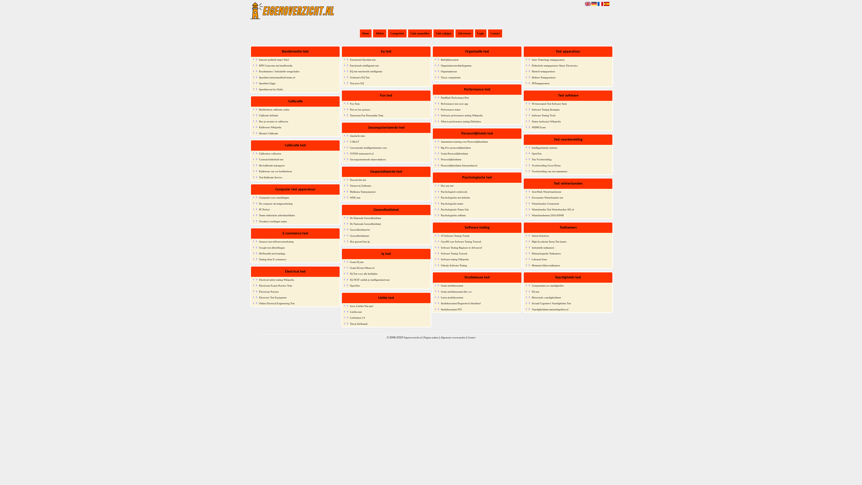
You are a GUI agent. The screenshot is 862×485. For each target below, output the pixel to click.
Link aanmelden (420, 33)
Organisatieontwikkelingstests (456, 65)
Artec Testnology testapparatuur (548, 59)
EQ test (535, 291)
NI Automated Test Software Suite (549, 103)
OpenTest (355, 285)
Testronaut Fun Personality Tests (366, 115)
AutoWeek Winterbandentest (546, 191)
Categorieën (397, 33)
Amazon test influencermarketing (276, 241)
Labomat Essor (539, 259)
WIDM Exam (539, 127)
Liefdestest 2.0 (357, 317)
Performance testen (451, 109)
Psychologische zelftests (453, 215)
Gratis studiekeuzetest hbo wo (456, 291)
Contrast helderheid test (271, 159)
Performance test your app (454, 103)
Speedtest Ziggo (267, 83)
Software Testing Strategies (546, 109)
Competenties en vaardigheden (548, 285)
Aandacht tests (357, 135)
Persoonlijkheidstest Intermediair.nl (459, 165)
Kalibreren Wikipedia (270, 127)
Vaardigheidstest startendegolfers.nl (550, 309)
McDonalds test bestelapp (272, 253)
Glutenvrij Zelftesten (360, 185)
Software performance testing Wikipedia (462, 115)
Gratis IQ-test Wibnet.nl (362, 268)
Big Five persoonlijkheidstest (456, 147)
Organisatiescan (449, 71)
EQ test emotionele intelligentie (366, 71)
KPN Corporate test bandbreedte (275, 65)
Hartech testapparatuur (543, 71)
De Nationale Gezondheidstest (365, 218)
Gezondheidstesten (359, 235)
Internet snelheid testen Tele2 (274, 59)
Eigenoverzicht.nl (413, 337)
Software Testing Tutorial (454, 253)
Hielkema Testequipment (363, 191)
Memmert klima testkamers (546, 265)
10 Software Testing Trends (455, 235)
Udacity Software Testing (454, 265)
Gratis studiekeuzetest (452, 285)
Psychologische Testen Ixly (455, 209)
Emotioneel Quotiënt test (363, 59)
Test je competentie (451, 77)
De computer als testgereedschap (276, 203)
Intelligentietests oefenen (544, 147)
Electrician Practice (269, 291)
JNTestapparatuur (541, 83)
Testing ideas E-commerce (272, 259)
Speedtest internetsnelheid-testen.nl (277, 77)
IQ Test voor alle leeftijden (364, 273)
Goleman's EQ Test (359, 77)
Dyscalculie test (358, 180)
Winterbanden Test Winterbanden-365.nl (553, 209)
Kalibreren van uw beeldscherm (275, 171)
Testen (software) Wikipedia (546, 121)
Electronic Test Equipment (272, 297)
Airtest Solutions (540, 235)
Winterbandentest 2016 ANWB (548, 215)
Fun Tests (355, 103)
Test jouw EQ (357, 83)
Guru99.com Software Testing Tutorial (461, 241)
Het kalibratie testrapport (272, 165)
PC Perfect (264, 209)
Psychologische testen (452, 203)
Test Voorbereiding (542, 159)
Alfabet (380, 33)
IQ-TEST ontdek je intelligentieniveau (370, 279)
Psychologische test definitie (455, 197)
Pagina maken (431, 337)
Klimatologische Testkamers (546, 253)
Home (365, 33)
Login (480, 33)
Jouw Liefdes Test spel (361, 306)
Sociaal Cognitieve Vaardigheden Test (551, 303)
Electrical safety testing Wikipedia (276, 279)
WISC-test (355, 197)
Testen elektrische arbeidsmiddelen (277, 215)
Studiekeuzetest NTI (451, 309)
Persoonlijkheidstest (451, 159)
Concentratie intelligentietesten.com (368, 147)
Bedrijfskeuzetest (449, 59)
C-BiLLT (354, 141)
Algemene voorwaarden (453, 337)
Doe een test (447, 185)
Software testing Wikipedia (455, 259)
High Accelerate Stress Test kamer (549, 241)
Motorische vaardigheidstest (546, 297)
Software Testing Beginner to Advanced (461, 247)
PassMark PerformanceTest (455, 97)
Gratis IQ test (356, 262)
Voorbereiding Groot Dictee (546, 165)
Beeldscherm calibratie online (274, 109)
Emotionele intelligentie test (364, 65)
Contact (495, 33)
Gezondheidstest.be (360, 229)
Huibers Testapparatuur (544, 77)
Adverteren (464, 33)
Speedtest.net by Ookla (271, 89)
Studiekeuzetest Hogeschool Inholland (461, 303)
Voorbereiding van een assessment (549, 171)
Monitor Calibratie (268, 133)
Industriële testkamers (543, 247)
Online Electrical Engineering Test (277, 303)
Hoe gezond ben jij (360, 241)
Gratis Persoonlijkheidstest (454, 153)
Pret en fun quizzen (360, 109)
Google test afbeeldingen (272, 247)
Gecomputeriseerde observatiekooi (368, 159)
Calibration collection (270, 153)
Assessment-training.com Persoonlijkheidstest (464, 141)
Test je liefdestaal (358, 323)
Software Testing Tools (543, 115)
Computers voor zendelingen (274, 197)
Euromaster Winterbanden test (547, 197)
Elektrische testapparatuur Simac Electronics (555, 65)
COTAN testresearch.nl (362, 153)
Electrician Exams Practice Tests (275, 285)
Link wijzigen (443, 33)
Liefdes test (356, 312)
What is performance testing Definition (461, 121)
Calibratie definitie (268, 115)
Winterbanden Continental (545, 203)
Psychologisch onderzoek (454, 191)
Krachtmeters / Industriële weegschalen (279, 71)
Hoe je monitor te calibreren (273, 121)
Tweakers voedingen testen (273, 221)
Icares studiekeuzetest (452, 297)
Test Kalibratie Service (270, 177)
